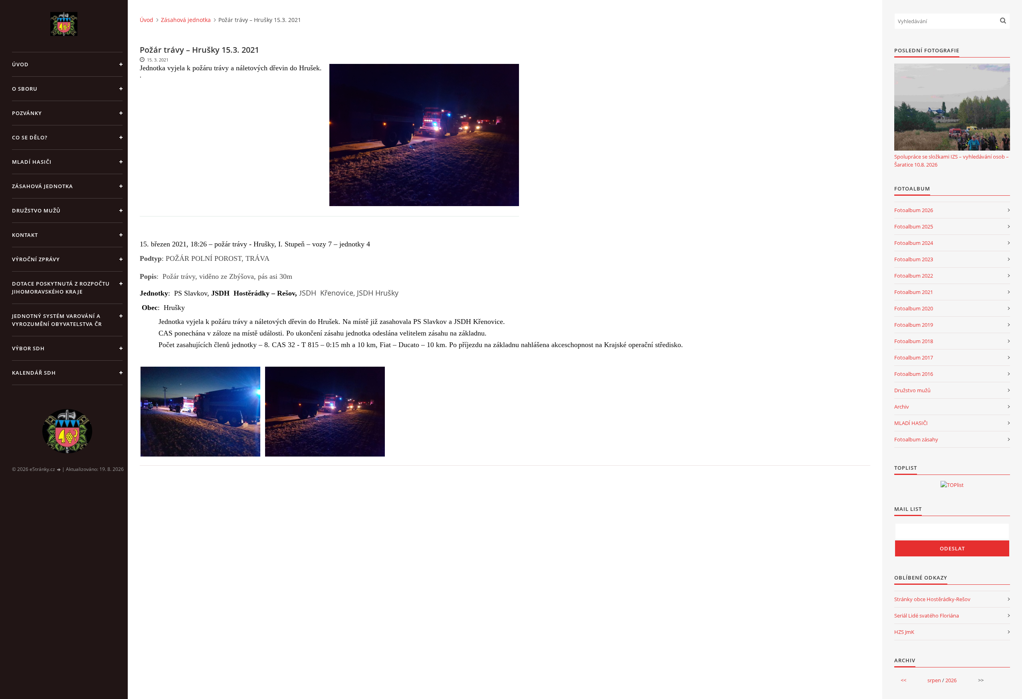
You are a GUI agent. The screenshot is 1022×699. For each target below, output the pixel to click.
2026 (951, 680)
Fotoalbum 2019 (913, 324)
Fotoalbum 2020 (913, 308)
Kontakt (25, 234)
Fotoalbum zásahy (916, 439)
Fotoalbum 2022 (913, 275)
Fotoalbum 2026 (913, 210)
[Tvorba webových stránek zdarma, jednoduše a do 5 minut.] (59, 469)
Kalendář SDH (34, 372)
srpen (934, 680)
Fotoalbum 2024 (913, 242)
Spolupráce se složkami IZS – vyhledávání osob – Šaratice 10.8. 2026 (951, 160)
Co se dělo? (30, 137)
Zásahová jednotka (42, 186)
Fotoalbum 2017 (913, 357)
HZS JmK (904, 631)
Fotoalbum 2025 (913, 226)
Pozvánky (27, 113)
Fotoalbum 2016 (913, 373)
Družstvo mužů (36, 210)
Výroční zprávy (36, 259)
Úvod (20, 64)
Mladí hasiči (31, 161)
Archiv (901, 406)
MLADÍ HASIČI (911, 423)
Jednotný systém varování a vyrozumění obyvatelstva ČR (57, 320)
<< (903, 680)
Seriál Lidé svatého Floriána (926, 615)
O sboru (25, 88)
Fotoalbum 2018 (913, 341)
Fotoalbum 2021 (913, 292)
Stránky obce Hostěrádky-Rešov (932, 599)
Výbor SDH (28, 348)
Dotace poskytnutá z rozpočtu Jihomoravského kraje (61, 287)
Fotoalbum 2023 (913, 259)
